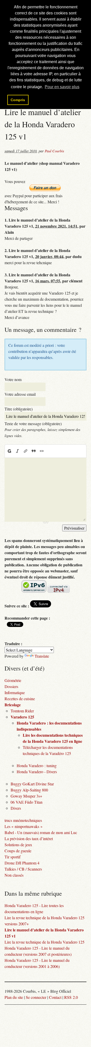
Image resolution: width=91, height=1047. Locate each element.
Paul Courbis (54, 151)
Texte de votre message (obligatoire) (33, 423)
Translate (42, 656)
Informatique (15, 692)
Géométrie (13, 680)
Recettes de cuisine (20, 698)
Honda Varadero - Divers (37, 771)
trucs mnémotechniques (23, 820)
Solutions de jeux (18, 844)
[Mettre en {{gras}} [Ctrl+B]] (9, 451)
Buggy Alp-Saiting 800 (29, 789)
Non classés (14, 875)
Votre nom (13, 379)
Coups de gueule (18, 850)
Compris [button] (18, 100)
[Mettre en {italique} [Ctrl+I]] (17, 451)
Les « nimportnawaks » (23, 826)
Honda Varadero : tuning (37, 765)
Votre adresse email (20, 394)
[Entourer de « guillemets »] (42, 451)
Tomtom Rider (22, 710)
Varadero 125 (22, 717)
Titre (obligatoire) (19, 408)
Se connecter (36, 997)
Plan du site (14, 997)
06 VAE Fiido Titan (26, 802)
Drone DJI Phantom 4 (22, 862)
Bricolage (13, 705)
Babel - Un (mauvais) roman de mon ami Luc (41, 832)
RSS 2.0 (71, 997)
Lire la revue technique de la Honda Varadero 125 (44, 942)
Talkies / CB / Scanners (23, 869)
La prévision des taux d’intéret (29, 838)
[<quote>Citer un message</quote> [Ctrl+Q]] (34, 451)
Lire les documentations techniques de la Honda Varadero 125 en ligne (53, 738)
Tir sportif (12, 856)
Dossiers (11, 686)
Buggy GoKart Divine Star (32, 783)
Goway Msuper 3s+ (26, 796)
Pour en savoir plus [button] (62, 87)
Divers (16, 808)
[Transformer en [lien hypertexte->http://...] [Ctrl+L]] (25, 451)
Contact (55, 997)
